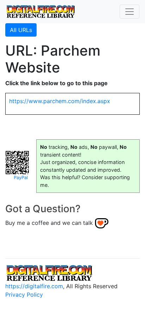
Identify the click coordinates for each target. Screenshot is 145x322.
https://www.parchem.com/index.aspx (59, 101)
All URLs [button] (21, 29)
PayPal (21, 177)
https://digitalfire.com (34, 286)
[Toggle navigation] (129, 12)
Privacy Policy (24, 294)
